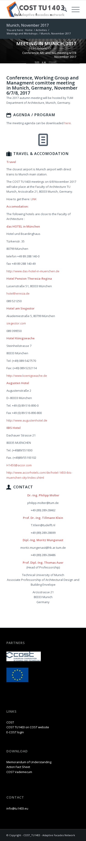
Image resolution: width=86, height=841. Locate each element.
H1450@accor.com (19, 465)
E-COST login (15, 732)
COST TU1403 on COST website (27, 727)
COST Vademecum (19, 772)
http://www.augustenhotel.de (26, 420)
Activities (41, 30)
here (67, 123)
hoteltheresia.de (18, 293)
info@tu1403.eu (17, 808)
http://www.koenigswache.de (26, 376)
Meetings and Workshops (22, 33)
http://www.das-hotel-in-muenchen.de (32, 271)
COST (10, 722)
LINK (34, 199)
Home (29, 30)
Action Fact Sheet (18, 767)
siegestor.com (16, 323)
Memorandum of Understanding (28, 762)
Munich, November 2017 (27, 25)
